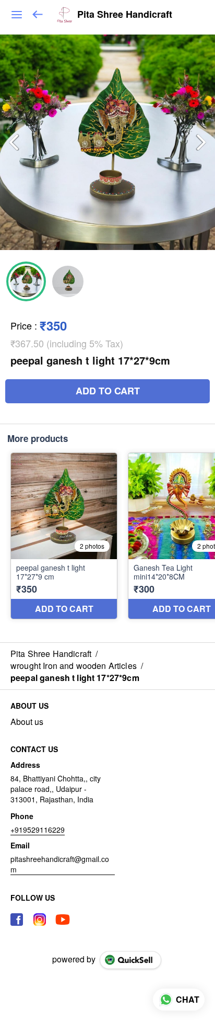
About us (26, 722)
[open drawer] (16, 14)
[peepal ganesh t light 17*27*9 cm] (64, 536)
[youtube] (62, 919)
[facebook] (16, 919)
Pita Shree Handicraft (124, 14)
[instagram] (39, 919)
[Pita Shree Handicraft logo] (64, 14)
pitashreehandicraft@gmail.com (59, 864)
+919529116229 (37, 829)
